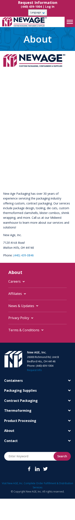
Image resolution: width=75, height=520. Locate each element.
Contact (11, 440)
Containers (13, 380)
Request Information (37, 2)
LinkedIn (37, 469)
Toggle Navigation (70, 22)
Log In (49, 6)
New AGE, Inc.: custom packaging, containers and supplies (26, 22)
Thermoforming (17, 410)
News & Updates (21, 306)
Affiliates (15, 293)
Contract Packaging (21, 400)
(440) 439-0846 (23, 255)
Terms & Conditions (23, 330)
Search (62, 456)
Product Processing (20, 420)
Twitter (45, 469)
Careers (14, 281)
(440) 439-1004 (31, 6)
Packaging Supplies (20, 390)
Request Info (34, 370)
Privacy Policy (18, 318)
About (9, 430)
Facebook (29, 469)
